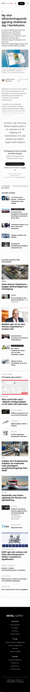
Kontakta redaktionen (15, 660)
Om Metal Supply (15, 669)
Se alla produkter (15, 634)
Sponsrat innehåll (15, 651)
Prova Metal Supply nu (15, 164)
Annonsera (15, 631)
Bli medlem (15, 628)
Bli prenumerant (15, 625)
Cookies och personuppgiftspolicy (15, 642)
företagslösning (20, 177)
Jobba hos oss (15, 666)
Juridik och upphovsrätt (15, 645)
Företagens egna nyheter (12, 377)
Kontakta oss (15, 663)
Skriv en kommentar (21, 186)
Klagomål (15, 648)
